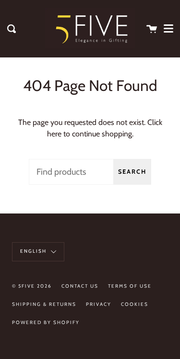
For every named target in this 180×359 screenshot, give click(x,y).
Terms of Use (130, 286)
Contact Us (79, 286)
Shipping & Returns (44, 304)
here (54, 133)
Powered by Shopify (46, 322)
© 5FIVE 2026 (32, 286)
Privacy (98, 304)
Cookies (134, 304)
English (34, 251)
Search (132, 171)
